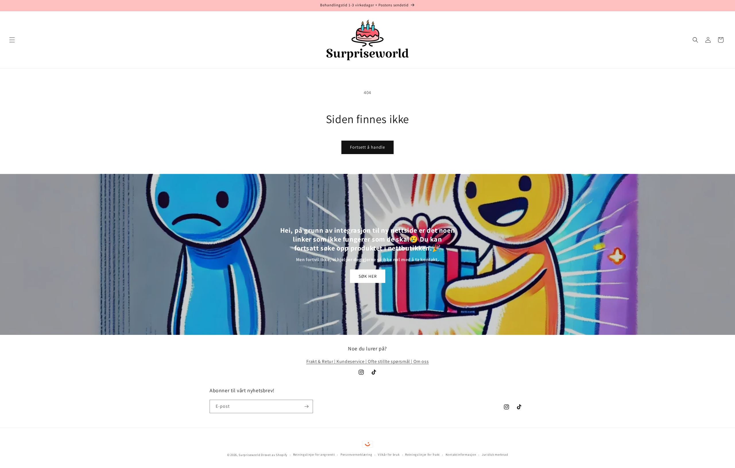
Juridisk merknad (495, 455)
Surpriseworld (249, 455)
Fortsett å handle (367, 147)
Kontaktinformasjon (461, 455)
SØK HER (368, 276)
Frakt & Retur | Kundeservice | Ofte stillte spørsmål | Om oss (367, 361)
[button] (12, 40)
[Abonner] (306, 406)
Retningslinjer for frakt (422, 455)
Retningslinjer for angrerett (314, 455)
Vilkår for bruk (389, 455)
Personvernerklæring (356, 455)
